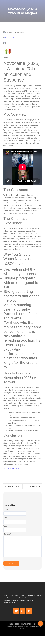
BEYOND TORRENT (11, 468)
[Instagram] (22, 611)
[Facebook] (16, 611)
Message (7, 534)
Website (6, 526)
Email (5, 518)
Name (5, 509)
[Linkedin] (29, 611)
